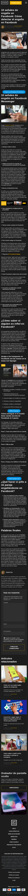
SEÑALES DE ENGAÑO (14, 834)
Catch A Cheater (18, 26)
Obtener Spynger (14, 411)
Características (14, 831)
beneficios (14, 836)
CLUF (14, 880)
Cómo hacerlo (14, 842)
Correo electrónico (7, 631)
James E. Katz (9, 125)
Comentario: (6, 602)
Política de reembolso (14, 877)
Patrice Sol (9, 572)
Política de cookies (14, 875)
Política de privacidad (14, 872)
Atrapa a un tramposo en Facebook (14, 92)
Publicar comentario (14, 647)
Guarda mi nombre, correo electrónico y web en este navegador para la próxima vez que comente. (14, 639)
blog (14, 847)
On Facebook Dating (14, 254)
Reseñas (14, 839)
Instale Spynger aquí (14, 478)
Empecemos (14, 787)
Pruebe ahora (15, 2)
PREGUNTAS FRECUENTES (14, 844)
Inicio (14, 828)
